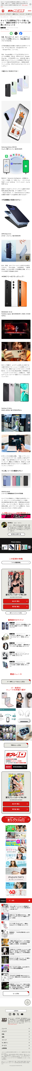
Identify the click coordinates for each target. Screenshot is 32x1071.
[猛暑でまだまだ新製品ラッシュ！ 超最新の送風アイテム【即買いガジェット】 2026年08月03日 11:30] (24, 733)
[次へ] (31, 547)
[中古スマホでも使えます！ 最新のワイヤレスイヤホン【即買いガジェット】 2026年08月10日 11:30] (24, 716)
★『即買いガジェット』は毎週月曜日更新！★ (15, 513)
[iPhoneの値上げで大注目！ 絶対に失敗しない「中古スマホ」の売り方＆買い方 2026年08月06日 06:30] (8, 733)
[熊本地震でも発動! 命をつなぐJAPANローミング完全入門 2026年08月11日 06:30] (8, 716)
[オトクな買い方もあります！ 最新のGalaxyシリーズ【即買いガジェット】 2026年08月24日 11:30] (8, 700)
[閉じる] (30, 4)
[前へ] (0, 547)
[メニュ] (29, 11)
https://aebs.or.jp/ (12, 1024)
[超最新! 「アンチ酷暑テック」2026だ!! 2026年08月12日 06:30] (24, 700)
